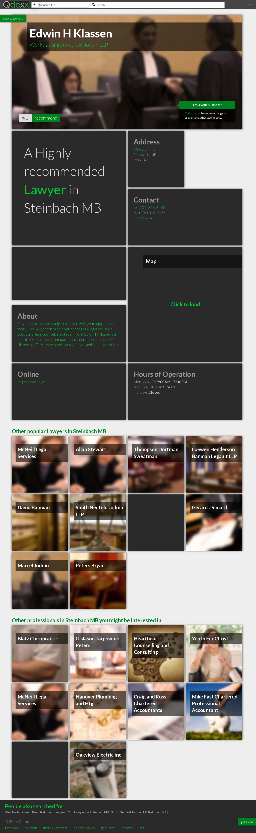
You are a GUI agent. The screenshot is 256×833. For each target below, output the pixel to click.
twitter (31, 828)
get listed (108, 828)
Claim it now (193, 113)
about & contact (54, 828)
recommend (45, 117)
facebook (12, 828)
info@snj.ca (143, 218)
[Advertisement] (69, 273)
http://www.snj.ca (31, 381)
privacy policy (84, 828)
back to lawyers (13, 18)
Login (249, 4)
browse (127, 828)
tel (149, 207)
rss (141, 828)
